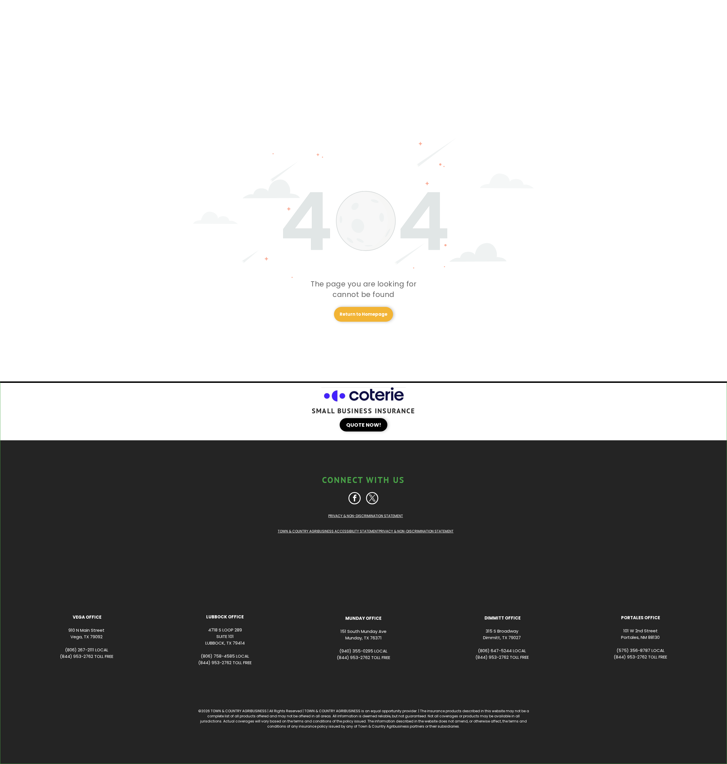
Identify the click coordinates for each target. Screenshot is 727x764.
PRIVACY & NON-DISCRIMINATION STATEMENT (365, 515)
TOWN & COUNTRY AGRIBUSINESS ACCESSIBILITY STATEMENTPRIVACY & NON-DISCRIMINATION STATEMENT (366, 531)
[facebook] (354, 499)
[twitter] (372, 499)
